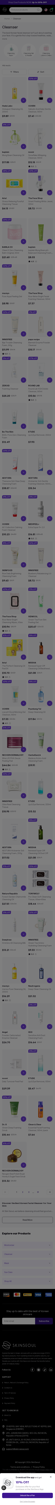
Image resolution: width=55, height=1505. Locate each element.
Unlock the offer (27, 1495)
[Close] (51, 1477)
